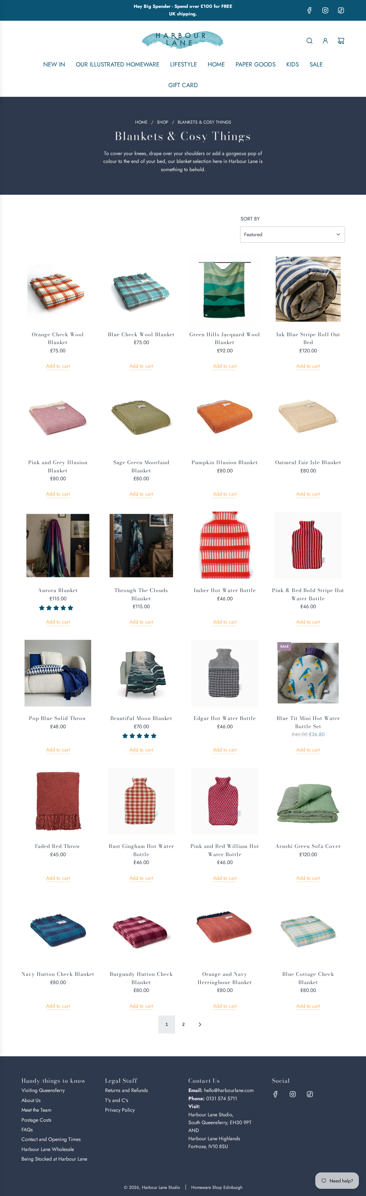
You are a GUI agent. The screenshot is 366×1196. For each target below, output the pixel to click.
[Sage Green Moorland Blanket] (141, 417)
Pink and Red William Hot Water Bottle (225, 850)
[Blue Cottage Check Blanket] (308, 929)
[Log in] (325, 41)
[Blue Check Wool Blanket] (141, 289)
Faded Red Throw (57, 846)
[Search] (309, 41)
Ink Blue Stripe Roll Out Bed (308, 338)
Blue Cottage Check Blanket (308, 978)
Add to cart (58, 365)
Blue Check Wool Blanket (141, 334)
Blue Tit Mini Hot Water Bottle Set (308, 722)
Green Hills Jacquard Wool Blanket (224, 338)
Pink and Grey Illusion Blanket (58, 466)
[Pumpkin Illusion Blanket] (224, 417)
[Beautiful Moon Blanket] (141, 673)
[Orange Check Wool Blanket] (57, 289)
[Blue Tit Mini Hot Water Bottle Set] (308, 673)
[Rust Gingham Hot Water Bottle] (141, 801)
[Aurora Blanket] (57, 545)
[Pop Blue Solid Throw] (57, 673)
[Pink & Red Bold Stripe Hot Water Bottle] (308, 545)
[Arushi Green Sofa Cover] (308, 801)
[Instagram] (325, 10)
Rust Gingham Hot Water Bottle (141, 850)
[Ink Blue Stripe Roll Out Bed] (308, 289)
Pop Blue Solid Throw (57, 718)
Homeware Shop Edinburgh (216, 1187)
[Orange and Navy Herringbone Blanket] (224, 929)
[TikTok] (341, 10)
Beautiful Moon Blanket (141, 718)
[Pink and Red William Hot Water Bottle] (224, 801)
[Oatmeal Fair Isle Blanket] (308, 417)
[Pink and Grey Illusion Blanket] (57, 417)
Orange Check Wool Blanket (58, 338)
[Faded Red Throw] (57, 801)
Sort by (250, 218)
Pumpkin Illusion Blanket (225, 462)
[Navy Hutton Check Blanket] (57, 929)
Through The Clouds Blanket (141, 594)
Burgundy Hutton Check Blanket (141, 978)
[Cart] (341, 41)
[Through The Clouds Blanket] (141, 545)
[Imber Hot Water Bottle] (224, 545)
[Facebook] (309, 10)
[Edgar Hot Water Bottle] (224, 673)
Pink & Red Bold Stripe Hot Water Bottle (308, 594)
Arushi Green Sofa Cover (308, 846)
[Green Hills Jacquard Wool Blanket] (224, 289)
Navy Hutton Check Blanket (57, 974)
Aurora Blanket (58, 590)
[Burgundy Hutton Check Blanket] (141, 929)
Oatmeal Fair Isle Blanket (308, 462)
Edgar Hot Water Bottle (225, 718)
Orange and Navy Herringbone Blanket (225, 978)
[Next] (200, 1024)
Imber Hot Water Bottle (225, 590)
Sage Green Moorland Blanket (141, 466)
